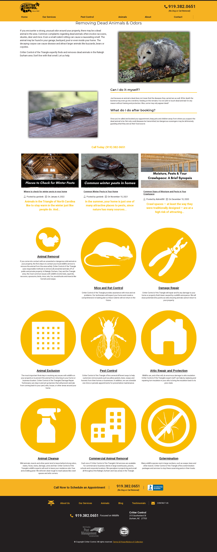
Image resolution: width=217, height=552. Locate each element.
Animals (105, 503)
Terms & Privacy (119, 542)
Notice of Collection (134, 542)
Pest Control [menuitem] (87, 17)
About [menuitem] (148, 17)
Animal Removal (48, 256)
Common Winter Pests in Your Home (101, 191)
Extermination (168, 458)
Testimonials (139, 503)
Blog (120, 503)
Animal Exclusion (48, 370)
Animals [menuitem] (122, 17)
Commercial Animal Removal (108, 458)
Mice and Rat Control (108, 288)
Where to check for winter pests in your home (45, 191)
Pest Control (108, 370)
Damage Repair (168, 288)
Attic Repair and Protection (168, 370)
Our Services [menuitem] (49, 17)
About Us (65, 503)
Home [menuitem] (24, 17)
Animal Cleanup (48, 458)
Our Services (85, 503)
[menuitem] (178, 17)
